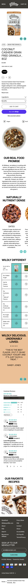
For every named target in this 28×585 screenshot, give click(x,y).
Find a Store (20, 520)
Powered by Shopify (18, 559)
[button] (7, 402)
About (3, 526)
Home (3, 581)
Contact (19, 526)
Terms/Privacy (21, 537)
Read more (5, 92)
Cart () (23, 4)
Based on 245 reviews (10, 395)
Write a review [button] (14, 398)
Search (4, 531)
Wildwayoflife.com (7, 523)
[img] (13, 420)
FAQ (3, 529)
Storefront (5, 520)
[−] (3, 77)
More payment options (14, 115)
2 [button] (10, 466)
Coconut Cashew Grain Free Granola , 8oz (16, 581)
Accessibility (20, 531)
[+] (9, 77)
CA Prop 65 (20, 534)
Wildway (9, 559)
